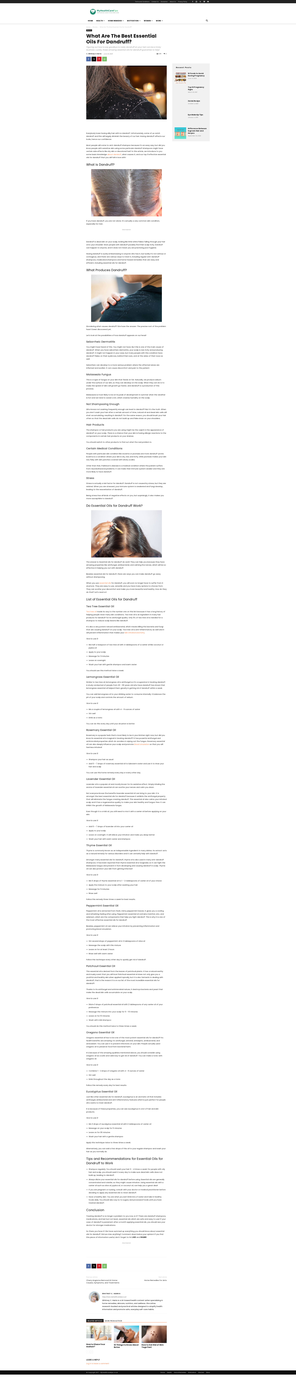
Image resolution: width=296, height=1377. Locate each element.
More (158, 21)
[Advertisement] (168, 11)
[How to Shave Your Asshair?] (98, 1334)
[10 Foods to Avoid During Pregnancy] (180, 78)
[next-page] (91, 1351)
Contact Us (155, 1)
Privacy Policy (182, 1)
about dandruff (114, 154)
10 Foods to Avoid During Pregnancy (196, 74)
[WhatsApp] (104, 59)
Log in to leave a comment (97, 1363)
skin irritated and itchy (135, 632)
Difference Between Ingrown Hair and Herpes (197, 130)
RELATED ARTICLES (95, 1321)
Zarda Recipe (194, 101)
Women (147, 21)
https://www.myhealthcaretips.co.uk (114, 1297)
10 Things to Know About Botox (126, 1346)
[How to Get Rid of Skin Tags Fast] (154, 1334)
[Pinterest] (99, 59)
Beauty (95, 27)
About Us (173, 1)
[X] (200, 1)
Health (99, 21)
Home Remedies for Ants (155, 1280)
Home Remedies (115, 21)
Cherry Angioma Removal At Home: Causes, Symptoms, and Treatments (102, 1281)
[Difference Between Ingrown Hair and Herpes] (180, 133)
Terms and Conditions (142, 1)
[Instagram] (196, 1)
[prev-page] (87, 1351)
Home (90, 21)
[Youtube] (208, 1)
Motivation (133, 21)
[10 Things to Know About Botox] (126, 1334)
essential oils (105, 583)
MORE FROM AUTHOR (113, 1321)
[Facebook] (192, 1)
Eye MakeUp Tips (195, 115)
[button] (207, 21)
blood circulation (141, 744)
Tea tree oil (91, 611)
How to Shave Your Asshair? (95, 1345)
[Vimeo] (204, 1)
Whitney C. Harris (94, 54)
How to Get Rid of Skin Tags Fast (153, 1346)
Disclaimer (164, 1)
